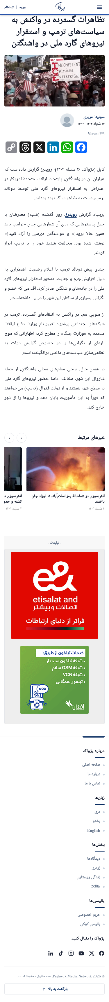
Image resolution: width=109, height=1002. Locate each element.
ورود (22, 7)
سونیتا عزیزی (94, 117)
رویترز (71, 215)
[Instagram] (71, 953)
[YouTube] (81, 953)
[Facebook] (102, 953)
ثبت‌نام (9, 7)
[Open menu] (99, 7)
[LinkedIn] (51, 953)
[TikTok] (61, 953)
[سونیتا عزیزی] (67, 121)
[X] (91, 953)
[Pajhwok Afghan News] (60, 7)
